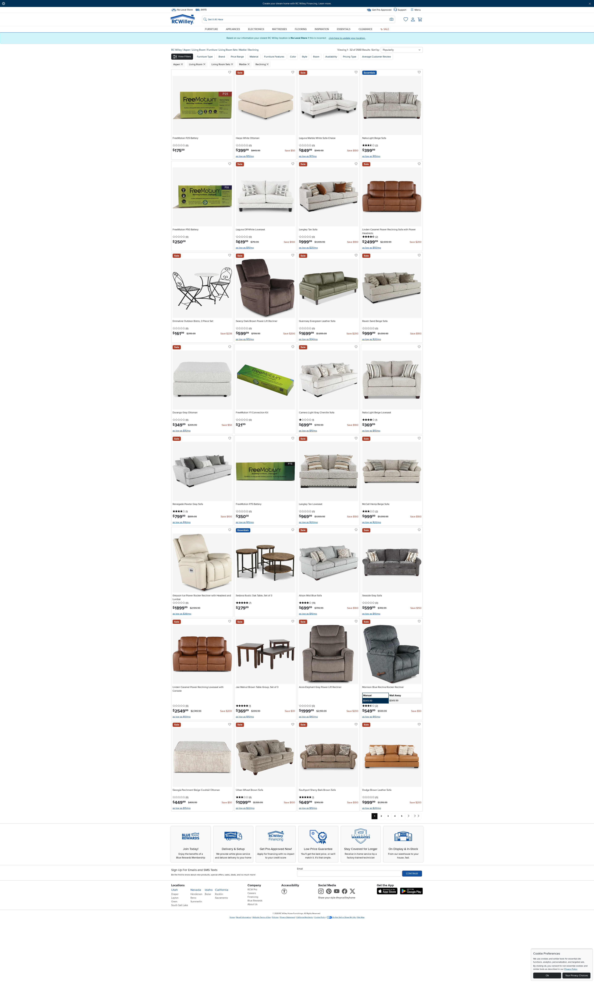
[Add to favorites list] (229, 72)
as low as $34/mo (308, 339)
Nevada (195, 890)
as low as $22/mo (245, 808)
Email (300, 868)
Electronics (256, 29)
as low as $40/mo (308, 716)
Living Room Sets (228, 49)
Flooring (301, 29)
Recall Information (243, 917)
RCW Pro (252, 889)
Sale (386, 29)
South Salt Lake (179, 905)
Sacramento (221, 897)
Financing (253, 896)
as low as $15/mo (245, 156)
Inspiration (322, 29)
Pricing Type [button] (349, 56)
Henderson (196, 894)
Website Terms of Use (261, 917)
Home (232, 917)
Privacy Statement (287, 917)
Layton (175, 897)
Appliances (233, 29)
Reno (193, 897)
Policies (275, 917)
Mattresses (279, 29)
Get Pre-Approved (381, 9)
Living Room (199, 49)
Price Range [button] (237, 56)
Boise (208, 894)
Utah (174, 890)
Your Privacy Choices (576, 975)
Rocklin (219, 894)
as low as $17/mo (308, 156)
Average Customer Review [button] (376, 56)
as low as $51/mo (182, 716)
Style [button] (304, 56)
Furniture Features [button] (274, 56)
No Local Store (185, 9)
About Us (252, 904)
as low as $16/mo (182, 522)
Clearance (365, 29)
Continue (412, 873)
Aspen (187, 49)
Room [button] (316, 56)
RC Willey (176, 49)
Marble (243, 49)
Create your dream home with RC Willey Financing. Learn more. (297, 3)
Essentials (343, 29)
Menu (418, 9)
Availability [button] (331, 56)
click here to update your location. (347, 38)
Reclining (253, 49)
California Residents (304, 917)
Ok (547, 975)
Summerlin (196, 901)
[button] (52, 3)
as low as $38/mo (182, 613)
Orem (174, 901)
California (221, 890)
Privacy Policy (570, 969)
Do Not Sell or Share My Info (344, 917)
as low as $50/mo (371, 247)
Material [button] (254, 56)
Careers (252, 893)
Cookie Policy (320, 917)
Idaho (209, 890)
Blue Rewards (255, 900)
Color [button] (293, 56)
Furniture (211, 29)
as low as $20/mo (308, 247)
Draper (175, 894)
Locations (178, 885)
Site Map (360, 917)
